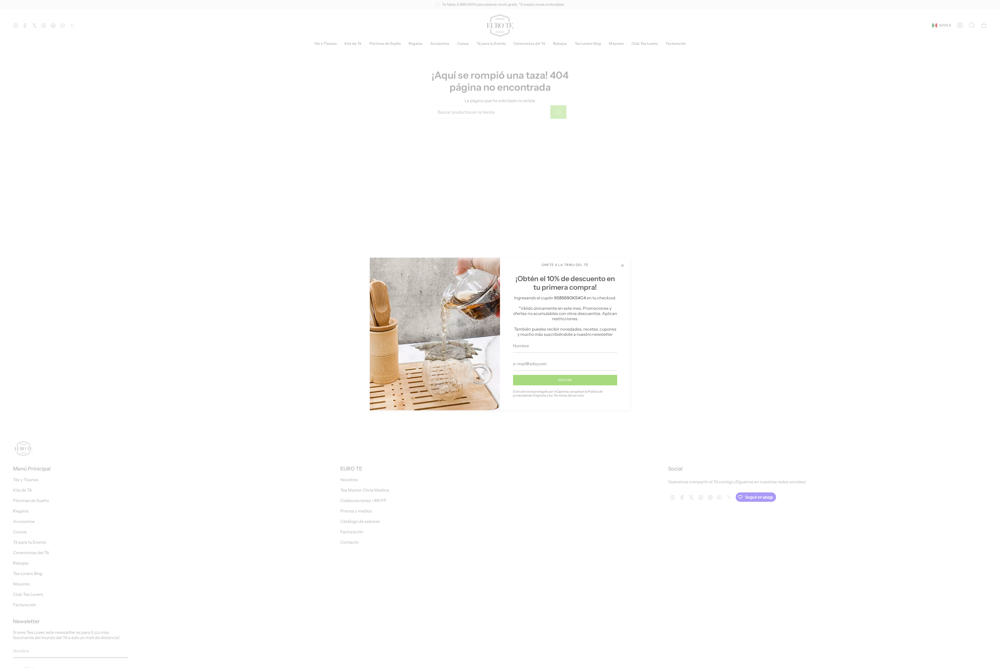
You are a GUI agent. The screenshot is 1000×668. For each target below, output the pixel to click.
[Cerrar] (622, 265)
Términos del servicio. (568, 395)
